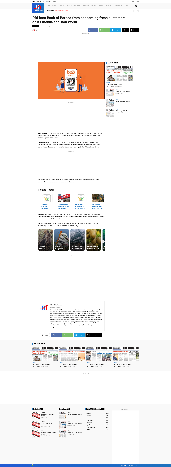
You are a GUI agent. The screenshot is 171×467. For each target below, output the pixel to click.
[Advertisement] (85, 46)
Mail (132, 465)
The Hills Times (41, 30)
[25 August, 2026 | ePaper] (119, 73)
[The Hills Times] (38, 7)
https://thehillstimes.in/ (55, 307)
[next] (137, 11)
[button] (136, 6)
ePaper (108, 82)
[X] (56, 327)
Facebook (123, 465)
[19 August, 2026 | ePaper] (110, 113)
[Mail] (53, 327)
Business (35, 26)
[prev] (135, 11)
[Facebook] (51, 327)
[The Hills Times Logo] (38, 465)
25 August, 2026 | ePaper (61, 10)
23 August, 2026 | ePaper (123, 91)
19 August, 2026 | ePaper (123, 111)
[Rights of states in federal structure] (36, 434)
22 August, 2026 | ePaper (123, 101)
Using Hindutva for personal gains (46, 424)
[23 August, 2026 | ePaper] (110, 93)
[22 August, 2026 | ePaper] (110, 103)
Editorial (38, 409)
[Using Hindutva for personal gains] (36, 425)
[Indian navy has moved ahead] (36, 415)
